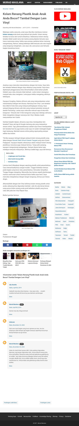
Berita (57, 187)
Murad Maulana (13, 2)
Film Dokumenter (60, 201)
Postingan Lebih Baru (10, 402)
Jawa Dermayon (60, 207)
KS (66, 2)
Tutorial (57, 238)
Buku (56, 190)
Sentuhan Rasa (13, 161)
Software (58, 231)
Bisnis (63, 187)
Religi (65, 228)
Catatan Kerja (65, 190)
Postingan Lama (45, 402)
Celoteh (57, 194)
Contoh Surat (66, 194)
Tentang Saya (12, 416)
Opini (64, 221)
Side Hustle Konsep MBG (16, 159)
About (29, 2)
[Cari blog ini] (75, 5)
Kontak (37, 2)
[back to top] (75, 422)
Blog (69, 187)
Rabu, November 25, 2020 (17, 325)
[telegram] (47, 245)
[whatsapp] (37, 245)
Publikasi (59, 2)
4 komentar (35, 27)
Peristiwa (71, 221)
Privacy (16, 7)
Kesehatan (58, 214)
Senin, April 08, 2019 (15, 307)
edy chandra (13, 284)
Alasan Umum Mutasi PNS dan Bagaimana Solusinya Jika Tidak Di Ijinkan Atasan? (65, 163)
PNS (56, 225)
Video (64, 238)
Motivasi (57, 221)
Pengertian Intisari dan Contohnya (64, 158)
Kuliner (66, 214)
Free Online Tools (60, 204)
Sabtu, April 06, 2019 (15, 287)
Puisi (62, 225)
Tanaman (58, 235)
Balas (10, 296)
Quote (68, 225)
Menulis (71, 218)
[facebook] (8, 245)
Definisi (57, 197)
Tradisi (72, 235)
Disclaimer (26, 7)
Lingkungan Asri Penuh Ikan (16, 156)
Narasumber (47, 2)
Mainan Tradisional (61, 218)
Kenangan (71, 207)
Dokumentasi (66, 197)
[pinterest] (27, 245)
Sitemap (7, 7)
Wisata (70, 238)
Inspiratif (70, 204)
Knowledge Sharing (45, 416)
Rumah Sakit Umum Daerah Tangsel (25, 140)
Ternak (66, 235)
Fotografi (71, 201)
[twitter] (17, 245)
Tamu (65, 231)
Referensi (58, 228)
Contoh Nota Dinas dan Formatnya (64, 154)
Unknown (12, 322)
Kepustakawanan (60, 211)
